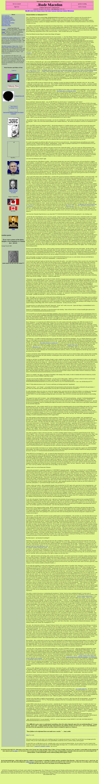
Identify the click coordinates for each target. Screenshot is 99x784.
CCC (35, 11)
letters (49, 11)
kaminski (54, 11)
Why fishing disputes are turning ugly (49, 342)
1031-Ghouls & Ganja (6, 17)
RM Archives (71, 11)
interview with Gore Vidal (32, 546)
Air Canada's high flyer (81, 688)
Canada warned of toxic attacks (86, 655)
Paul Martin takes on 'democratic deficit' (66, 91)
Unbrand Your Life (19, 96)
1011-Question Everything (7, 22)
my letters (15, 751)
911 (46, 11)
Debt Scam (59, 11)
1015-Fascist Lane (5, 21)
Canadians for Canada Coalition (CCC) (11, 37)
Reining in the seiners (72, 345)
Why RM (27, 11)
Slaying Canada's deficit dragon (85, 596)
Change (39, 11)
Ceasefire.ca (29, 53)
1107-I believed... (5, 15)
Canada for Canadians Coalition (42, 746)
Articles (65, 11)
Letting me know (30, 762)
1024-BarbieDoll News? (7, 18)
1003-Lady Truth (5, 24)
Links (31, 11)
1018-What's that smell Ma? (8, 20)
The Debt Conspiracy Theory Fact (9, 46)
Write (27, 735)
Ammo (43, 11)
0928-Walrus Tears (6, 25)
